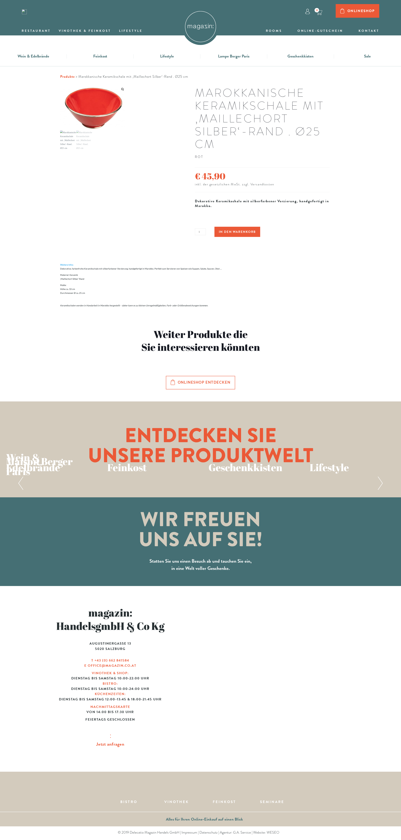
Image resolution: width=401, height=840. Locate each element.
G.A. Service (242, 832)
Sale (367, 56)
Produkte (67, 76)
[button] (92, 118)
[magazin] (200, 23)
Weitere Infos (66, 264)
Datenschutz (208, 832)
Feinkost (100, 56)
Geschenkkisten (300, 56)
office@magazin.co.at (112, 665)
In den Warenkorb (237, 231)
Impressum (189, 832)
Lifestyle (167, 56)
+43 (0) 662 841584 (111, 660)
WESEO (273, 832)
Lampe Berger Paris (233, 56)
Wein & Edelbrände (33, 56)
